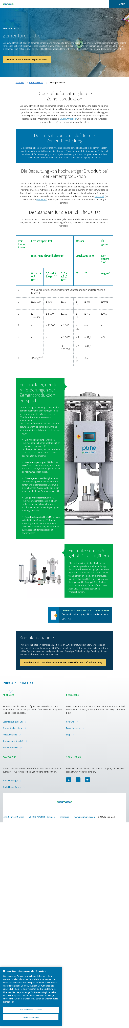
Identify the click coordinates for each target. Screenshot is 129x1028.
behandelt (99, 196)
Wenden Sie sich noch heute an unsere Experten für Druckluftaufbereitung (63, 662)
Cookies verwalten (37, 817)
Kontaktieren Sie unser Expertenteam (27, 59)
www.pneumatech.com (84, 817)
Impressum (65, 817)
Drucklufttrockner (68, 119)
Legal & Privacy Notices (13, 817)
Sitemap (51, 817)
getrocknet (41, 199)
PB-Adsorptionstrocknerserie (34, 417)
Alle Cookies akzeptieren (31, 1010)
